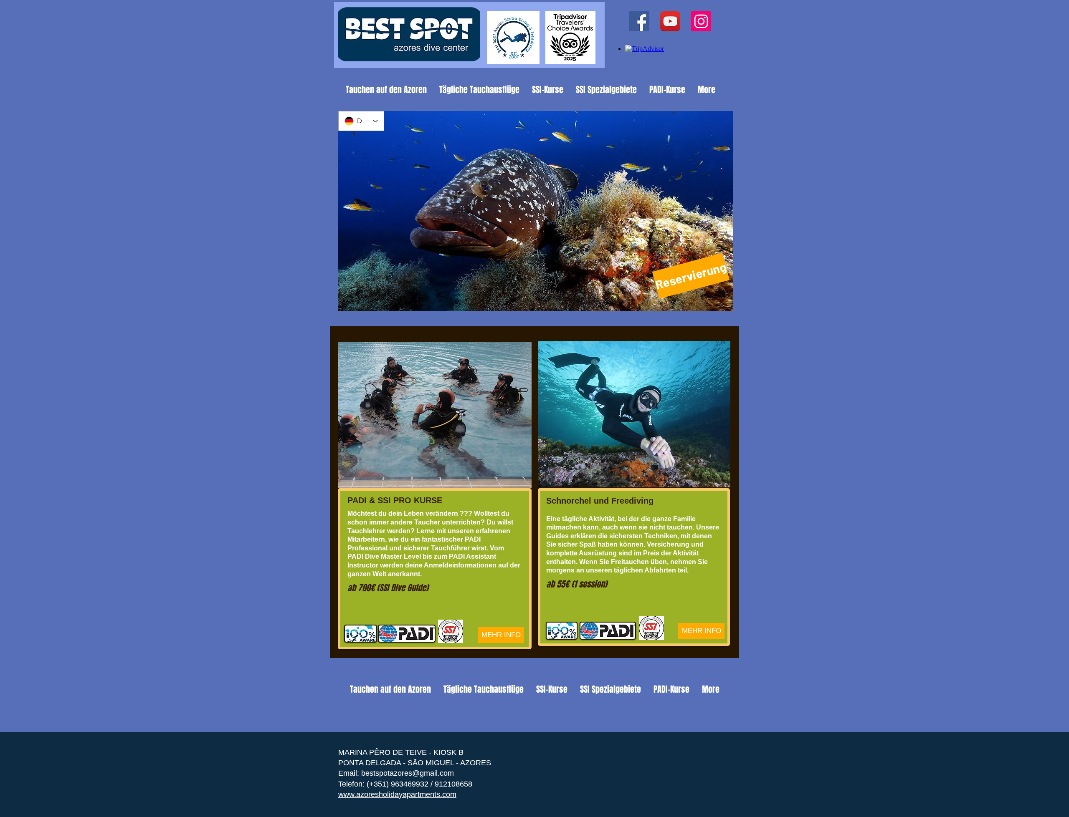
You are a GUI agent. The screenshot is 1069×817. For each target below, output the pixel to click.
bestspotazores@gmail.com (407, 773)
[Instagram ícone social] (701, 21)
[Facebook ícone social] (639, 21)
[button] (535, 211)
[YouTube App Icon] (670, 21)
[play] (715, 304)
